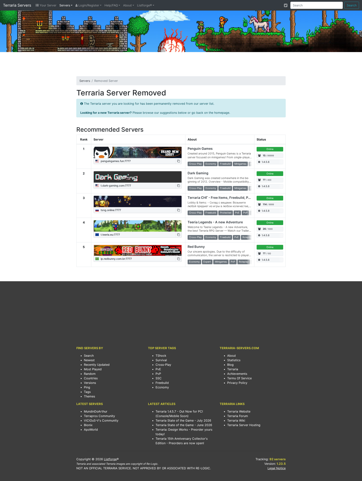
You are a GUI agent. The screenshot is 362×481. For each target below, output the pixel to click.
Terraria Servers (17, 5)
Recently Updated (97, 365)
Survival (161, 360)
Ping (87, 387)
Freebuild (162, 383)
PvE (158, 369)
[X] (285, 5)
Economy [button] (211, 163)
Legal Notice (277, 468)
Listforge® (144, 5)
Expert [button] (207, 261)
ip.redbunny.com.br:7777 (116, 258)
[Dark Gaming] (138, 177)
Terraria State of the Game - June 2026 (184, 425)
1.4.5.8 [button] (265, 186)
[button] (179, 161)
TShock (161, 355)
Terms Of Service (239, 378)
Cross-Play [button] (195, 163)
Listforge (110, 459)
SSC (159, 378)
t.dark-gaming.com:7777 (115, 185)
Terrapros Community (99, 416)
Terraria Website (238, 411)
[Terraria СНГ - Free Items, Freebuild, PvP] (138, 201)
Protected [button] (225, 212)
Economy (162, 387)
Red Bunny (196, 247)
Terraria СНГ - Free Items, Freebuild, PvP (220, 198)
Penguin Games (200, 149)
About (127, 5)
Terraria (232, 369)
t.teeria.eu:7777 (110, 234)
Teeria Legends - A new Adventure (215, 222)
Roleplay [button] (247, 237)
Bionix (88, 425)
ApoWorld (91, 429)
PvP (158, 374)
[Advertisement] (181, 65)
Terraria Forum (237, 416)
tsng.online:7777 (110, 210)
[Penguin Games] (138, 152)
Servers (64, 5)
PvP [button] (245, 212)
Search (352, 5)
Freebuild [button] (225, 163)
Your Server (47, 5)
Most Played (93, 369)
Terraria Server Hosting (243, 425)
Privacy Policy (237, 383)
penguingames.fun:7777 (115, 161)
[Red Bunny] (138, 250)
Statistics (233, 360)
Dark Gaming (198, 173)
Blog (230, 365)
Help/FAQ (111, 5)
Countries (91, 378)
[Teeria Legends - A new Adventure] (138, 226)
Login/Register (88, 5)
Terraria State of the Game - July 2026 (183, 420)
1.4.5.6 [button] (265, 162)
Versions (90, 383)
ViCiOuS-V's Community (101, 420)
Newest (89, 360)
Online (269, 149)
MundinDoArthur (95, 411)
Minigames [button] (240, 163)
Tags (87, 392)
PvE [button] (237, 212)
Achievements (237, 374)
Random (90, 374)
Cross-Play (163, 365)
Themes (89, 396)
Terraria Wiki (236, 420)
